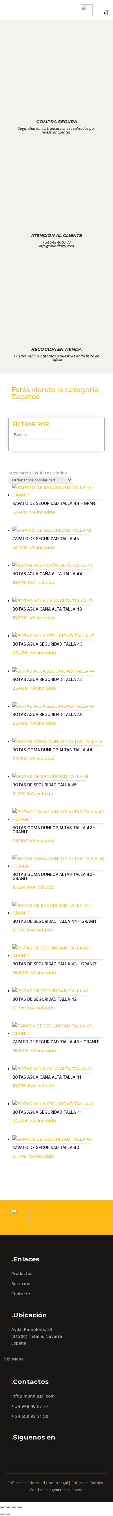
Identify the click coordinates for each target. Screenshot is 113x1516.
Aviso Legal (58, 1482)
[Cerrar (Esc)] (19, 1507)
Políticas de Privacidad (26, 1482)
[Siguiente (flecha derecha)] (8, 1514)
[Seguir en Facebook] (17, 1453)
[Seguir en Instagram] (32, 1453)
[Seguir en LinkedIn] (46, 1453)
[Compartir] (14, 1507)
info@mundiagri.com (33, 1396)
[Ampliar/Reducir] (2, 1507)
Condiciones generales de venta (56, 1489)
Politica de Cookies (87, 1482)
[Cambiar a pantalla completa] (8, 1507)
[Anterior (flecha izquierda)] (2, 1514)
